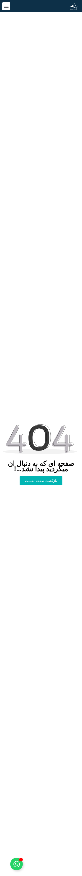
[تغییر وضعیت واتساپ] (16, 864)
